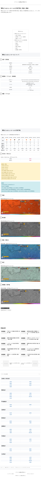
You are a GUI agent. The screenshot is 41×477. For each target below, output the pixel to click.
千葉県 (30, 393)
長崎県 (11, 460)
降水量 (17, 44)
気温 (17, 43)
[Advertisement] (20, 21)
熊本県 (11, 462)
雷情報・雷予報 (19, 49)
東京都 (30, 394)
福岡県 (11, 457)
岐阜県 (11, 421)
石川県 (11, 414)
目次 (19, 31)
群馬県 (11, 396)
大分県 (30, 457)
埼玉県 (11, 398)
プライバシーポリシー (30, 473)
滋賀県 (11, 429)
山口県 (30, 440)
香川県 (11, 450)
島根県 (11, 440)
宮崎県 (30, 458)
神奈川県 (30, 396)
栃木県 (11, 394)
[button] (39, 374)
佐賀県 (11, 458)
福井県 (30, 412)
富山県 (11, 412)
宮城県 (11, 386)
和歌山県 (30, 432)
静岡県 (11, 422)
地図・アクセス (19, 38)
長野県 (30, 404)
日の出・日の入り (19, 41)
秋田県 (30, 381)
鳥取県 (11, 439)
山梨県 (11, 406)
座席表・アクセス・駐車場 (21, 36)
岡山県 (11, 442)
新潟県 (11, 404)
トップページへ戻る (10, 473)
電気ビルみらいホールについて (20, 33)
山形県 (30, 383)
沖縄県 (30, 462)
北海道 (11, 381)
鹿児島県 (30, 460)
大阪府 (11, 432)
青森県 (11, 383)
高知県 (30, 450)
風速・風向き (18, 46)
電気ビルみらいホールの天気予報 (21, 40)
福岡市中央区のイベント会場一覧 (6, 310)
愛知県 (30, 421)
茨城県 (11, 393)
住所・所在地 (18, 35)
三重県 (30, 422)
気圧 (17, 48)
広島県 (30, 439)
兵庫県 (30, 429)
